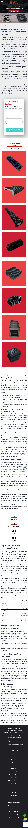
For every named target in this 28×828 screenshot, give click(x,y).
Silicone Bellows (15, 775)
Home (14, 754)
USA (15, 792)
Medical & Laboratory (14, 818)
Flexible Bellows (15, 778)
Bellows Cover (14, 784)
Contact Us (15, 762)
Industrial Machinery (15, 806)
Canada (15, 795)
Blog (15, 757)
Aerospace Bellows (15, 815)
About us (15, 759)
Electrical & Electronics (15, 812)
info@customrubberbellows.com (14, 8)
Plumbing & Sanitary (14, 809)
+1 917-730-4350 (15, 6)
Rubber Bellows (15, 772)
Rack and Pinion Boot (14, 781)
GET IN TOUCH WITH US (14, 728)
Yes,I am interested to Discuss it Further (14, 130)
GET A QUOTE (14, 11)
